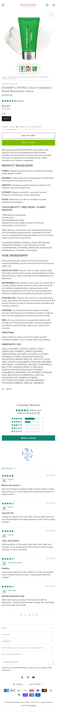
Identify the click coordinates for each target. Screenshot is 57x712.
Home (4, 77)
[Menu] (3, 5)
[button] (47, 5)
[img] (8, 476)
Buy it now (28, 143)
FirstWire (32, 705)
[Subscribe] (53, 662)
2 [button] (25, 615)
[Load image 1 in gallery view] (22, 69)
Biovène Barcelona (10, 84)
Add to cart (28, 136)
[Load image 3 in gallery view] (35, 69)
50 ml (6, 119)
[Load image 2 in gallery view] (28, 69)
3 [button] (29, 615)
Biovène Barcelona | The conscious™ (24, 702)
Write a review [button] (28, 438)
